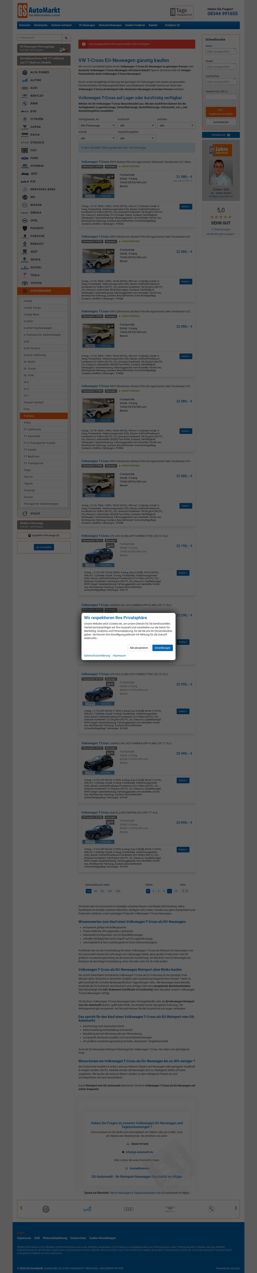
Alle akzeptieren (139, 647)
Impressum (119, 655)
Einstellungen (162, 647)
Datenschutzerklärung (97, 655)
